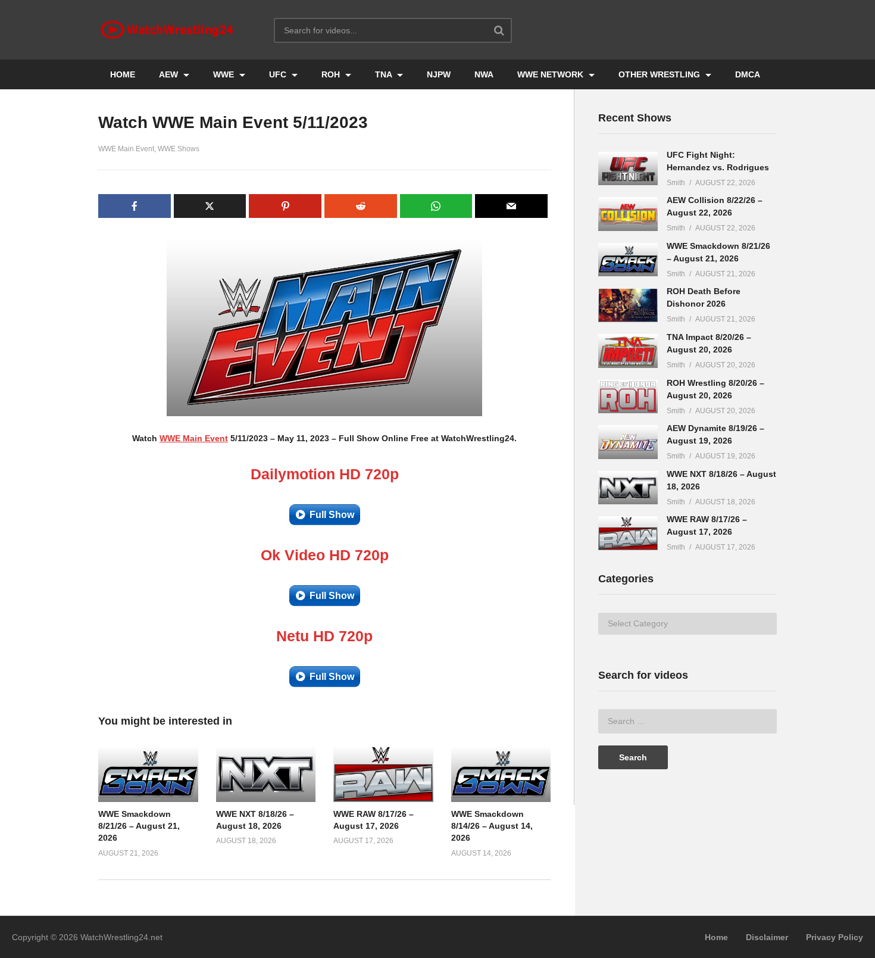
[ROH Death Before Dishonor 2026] (628, 305)
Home (716, 937)
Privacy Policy (834, 937)
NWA (483, 74)
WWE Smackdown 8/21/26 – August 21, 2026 (139, 826)
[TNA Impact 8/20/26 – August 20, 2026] (628, 351)
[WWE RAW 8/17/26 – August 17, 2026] (628, 533)
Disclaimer (767, 937)
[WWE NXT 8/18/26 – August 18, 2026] (628, 488)
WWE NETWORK (551, 74)
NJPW (439, 74)
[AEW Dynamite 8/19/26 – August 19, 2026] (628, 442)
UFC (279, 74)
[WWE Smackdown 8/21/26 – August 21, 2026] (628, 260)
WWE (224, 74)
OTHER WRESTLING (660, 74)
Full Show (332, 515)
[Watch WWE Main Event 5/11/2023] (148, 773)
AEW (169, 74)
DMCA (747, 74)
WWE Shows (178, 149)
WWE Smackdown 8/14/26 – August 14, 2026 (492, 826)
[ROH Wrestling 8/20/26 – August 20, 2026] (628, 397)
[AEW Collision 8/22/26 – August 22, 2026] (628, 214)
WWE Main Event (126, 149)
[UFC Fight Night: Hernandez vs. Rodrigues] (628, 169)
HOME (122, 74)
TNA (384, 74)
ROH (331, 74)
